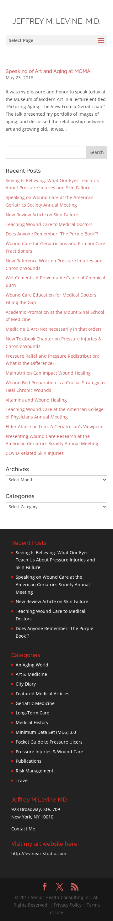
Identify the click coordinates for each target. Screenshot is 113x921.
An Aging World (32, 665)
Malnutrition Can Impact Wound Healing (48, 373)
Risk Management (34, 771)
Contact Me (23, 829)
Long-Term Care (32, 713)
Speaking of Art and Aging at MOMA (48, 71)
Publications (28, 761)
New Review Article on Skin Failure (42, 215)
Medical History (32, 722)
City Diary (26, 684)
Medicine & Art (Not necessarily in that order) (53, 329)
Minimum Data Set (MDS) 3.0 (46, 732)
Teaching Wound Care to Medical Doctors (49, 224)
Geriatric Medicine (35, 703)
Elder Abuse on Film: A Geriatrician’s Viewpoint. (55, 426)
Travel (22, 780)
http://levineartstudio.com (38, 853)
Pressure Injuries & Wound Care (49, 752)
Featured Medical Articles (42, 694)
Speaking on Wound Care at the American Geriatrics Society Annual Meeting (53, 584)
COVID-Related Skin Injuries (35, 453)
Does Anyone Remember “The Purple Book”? (52, 234)
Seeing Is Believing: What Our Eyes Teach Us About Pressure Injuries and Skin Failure (55, 560)
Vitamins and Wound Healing (36, 400)
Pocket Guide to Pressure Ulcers (49, 742)
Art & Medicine (31, 674)
